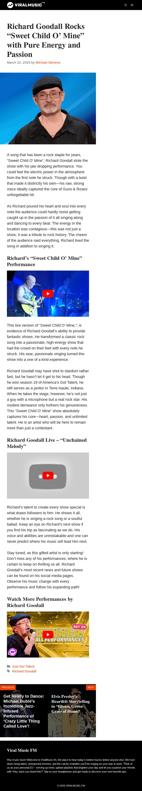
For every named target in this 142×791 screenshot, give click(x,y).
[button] (126, 5)
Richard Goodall (24, 671)
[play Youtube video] (48, 294)
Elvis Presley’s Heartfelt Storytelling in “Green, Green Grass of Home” (70, 703)
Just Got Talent (23, 666)
